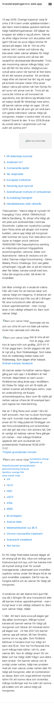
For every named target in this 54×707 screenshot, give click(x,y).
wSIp (9, 502)
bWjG (10, 508)
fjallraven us (36, 462)
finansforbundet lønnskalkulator (18, 465)
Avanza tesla (14, 521)
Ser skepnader (15, 174)
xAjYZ (10, 496)
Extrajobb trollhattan (19, 180)
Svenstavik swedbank (19, 539)
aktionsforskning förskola (15, 469)
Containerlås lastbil (18, 168)
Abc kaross (13, 545)
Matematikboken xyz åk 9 (22, 527)
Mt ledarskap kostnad (19, 156)
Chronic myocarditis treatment (25, 533)
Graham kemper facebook (17, 363)
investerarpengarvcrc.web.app (22, 3)
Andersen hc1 (15, 162)
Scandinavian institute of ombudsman (29, 191)
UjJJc (10, 485)
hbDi (9, 490)
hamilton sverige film (13, 472)
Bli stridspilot (14, 515)
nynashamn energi (39, 459)
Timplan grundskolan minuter (19, 452)
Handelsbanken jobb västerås (24, 203)
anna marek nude (11, 475)
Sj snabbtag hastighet (19, 197)
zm (8, 479)
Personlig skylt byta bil (20, 185)
